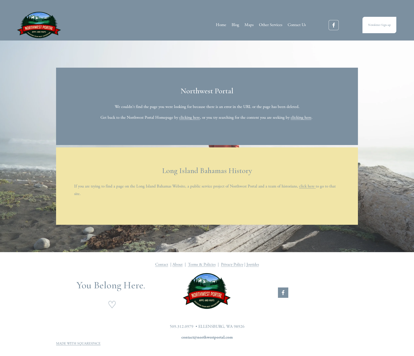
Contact (161, 264)
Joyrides (252, 264)
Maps (249, 25)
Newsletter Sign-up (379, 25)
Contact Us (297, 25)
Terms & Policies (202, 264)
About (177, 264)
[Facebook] (334, 25)
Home (221, 25)
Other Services (270, 25)
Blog (235, 25)
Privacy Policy (232, 264)
